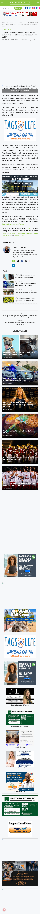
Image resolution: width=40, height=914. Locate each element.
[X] (17, 261)
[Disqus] (20, 518)
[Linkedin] (37, 8)
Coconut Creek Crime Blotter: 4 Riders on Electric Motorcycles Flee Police (25, 284)
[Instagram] (33, 8)
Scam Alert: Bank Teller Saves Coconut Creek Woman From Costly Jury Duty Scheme (25, 300)
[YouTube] (30, 261)
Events (19, 22)
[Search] (38, 3)
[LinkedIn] (13, 265)
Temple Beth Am (20, 747)
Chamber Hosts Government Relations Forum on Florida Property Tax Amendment (26, 291)
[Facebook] (26, 8)
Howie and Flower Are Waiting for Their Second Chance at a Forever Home (25, 276)
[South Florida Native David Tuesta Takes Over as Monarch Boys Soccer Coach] (20, 478)
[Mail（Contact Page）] (13, 261)
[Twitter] (30, 8)
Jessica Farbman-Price (20, 768)
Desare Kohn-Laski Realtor (20, 705)
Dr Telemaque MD (20, 791)
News (11, 22)
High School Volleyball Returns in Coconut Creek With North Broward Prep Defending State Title (18, 405)
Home (3, 22)
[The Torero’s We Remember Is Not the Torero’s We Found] (20, 426)
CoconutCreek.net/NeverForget (13, 224)
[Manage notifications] (4, 909)
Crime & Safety (11, 287)
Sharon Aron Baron (11, 40)
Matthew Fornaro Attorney (20, 726)
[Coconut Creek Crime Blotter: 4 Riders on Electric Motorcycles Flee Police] (20, 373)
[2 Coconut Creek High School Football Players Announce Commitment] (20, 452)
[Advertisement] (20, 62)
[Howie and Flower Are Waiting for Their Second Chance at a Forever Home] (20, 347)
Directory (18, 8)
